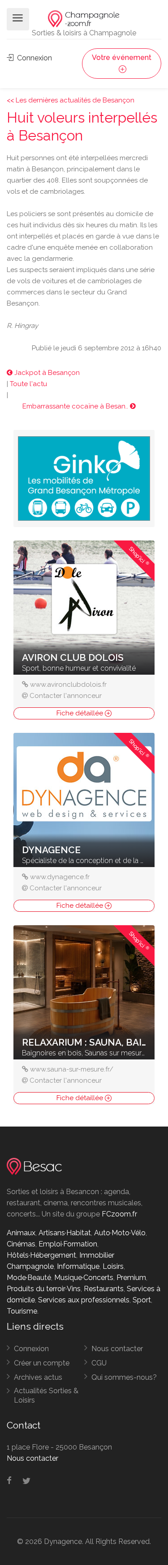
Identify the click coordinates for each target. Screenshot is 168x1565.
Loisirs (113, 1266)
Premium (131, 1277)
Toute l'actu (28, 384)
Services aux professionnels (83, 1300)
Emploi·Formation (68, 1244)
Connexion (33, 58)
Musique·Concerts (83, 1277)
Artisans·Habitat (65, 1233)
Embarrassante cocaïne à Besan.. (76, 406)
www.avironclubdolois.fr (68, 684)
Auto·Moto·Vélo (120, 1233)
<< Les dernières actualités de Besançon (70, 100)
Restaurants (104, 1288)
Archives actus (38, 1377)
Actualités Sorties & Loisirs (46, 1395)
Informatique (78, 1266)
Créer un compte (41, 1363)
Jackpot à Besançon (46, 373)
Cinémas (21, 1244)
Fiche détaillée (80, 713)
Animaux (21, 1233)
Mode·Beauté (29, 1277)
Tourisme (22, 1311)
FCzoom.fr (119, 1214)
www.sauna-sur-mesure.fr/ (71, 1069)
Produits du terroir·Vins (44, 1288)
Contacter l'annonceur (66, 696)
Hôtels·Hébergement (41, 1255)
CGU (99, 1363)
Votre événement (121, 57)
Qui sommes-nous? (124, 1377)
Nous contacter (117, 1348)
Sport (142, 1300)
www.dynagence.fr (60, 877)
